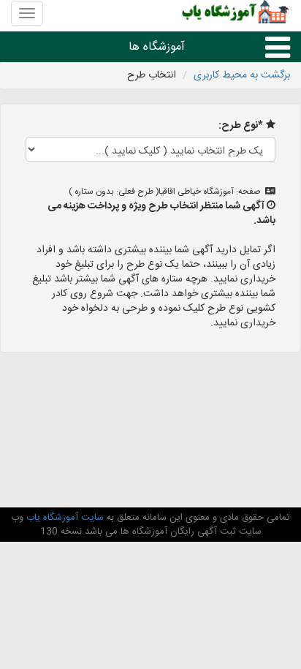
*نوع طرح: (240, 125)
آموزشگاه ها (157, 47)
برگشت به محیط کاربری (242, 75)
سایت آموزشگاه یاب (63, 518)
